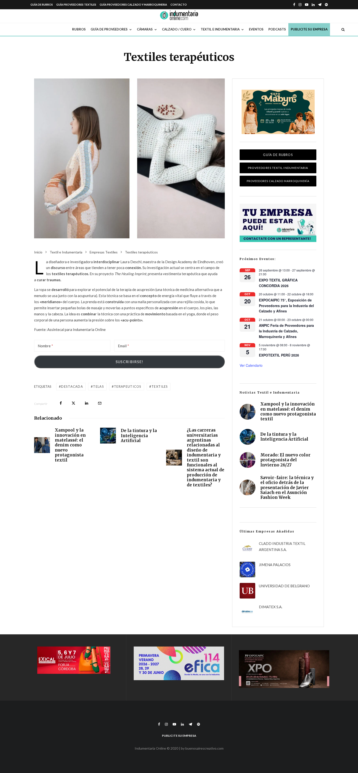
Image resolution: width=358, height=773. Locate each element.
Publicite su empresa (309, 29)
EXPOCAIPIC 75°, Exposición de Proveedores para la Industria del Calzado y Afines (286, 305)
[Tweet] (73, 403)
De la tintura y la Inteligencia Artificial (139, 435)
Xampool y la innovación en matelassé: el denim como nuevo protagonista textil (70, 445)
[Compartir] (61, 403)
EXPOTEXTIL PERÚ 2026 (279, 355)
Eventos (256, 29)
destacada (72, 386)
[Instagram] (300, 4)
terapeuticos (127, 386)
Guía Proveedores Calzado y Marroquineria (133, 4)
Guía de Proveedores (109, 29)
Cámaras (145, 29)
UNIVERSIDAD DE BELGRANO (284, 586)
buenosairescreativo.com (204, 748)
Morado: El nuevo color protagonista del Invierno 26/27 (285, 460)
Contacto (178, 4)
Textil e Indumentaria (220, 29)
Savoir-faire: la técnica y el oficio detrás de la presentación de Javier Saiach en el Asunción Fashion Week (287, 487)
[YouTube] (306, 4)
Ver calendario (251, 365)
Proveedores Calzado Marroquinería (278, 181)
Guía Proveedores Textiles (76, 4)
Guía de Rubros (41, 4)
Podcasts (277, 29)
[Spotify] (326, 4)
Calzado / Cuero (176, 29)
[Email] (100, 403)
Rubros (79, 29)
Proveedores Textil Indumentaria (278, 168)
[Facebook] (294, 4)
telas (98, 386)
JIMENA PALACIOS (275, 564)
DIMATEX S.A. (270, 607)
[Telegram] (319, 4)
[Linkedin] (313, 4)
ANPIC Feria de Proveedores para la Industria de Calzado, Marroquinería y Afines (286, 331)
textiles (159, 386)
